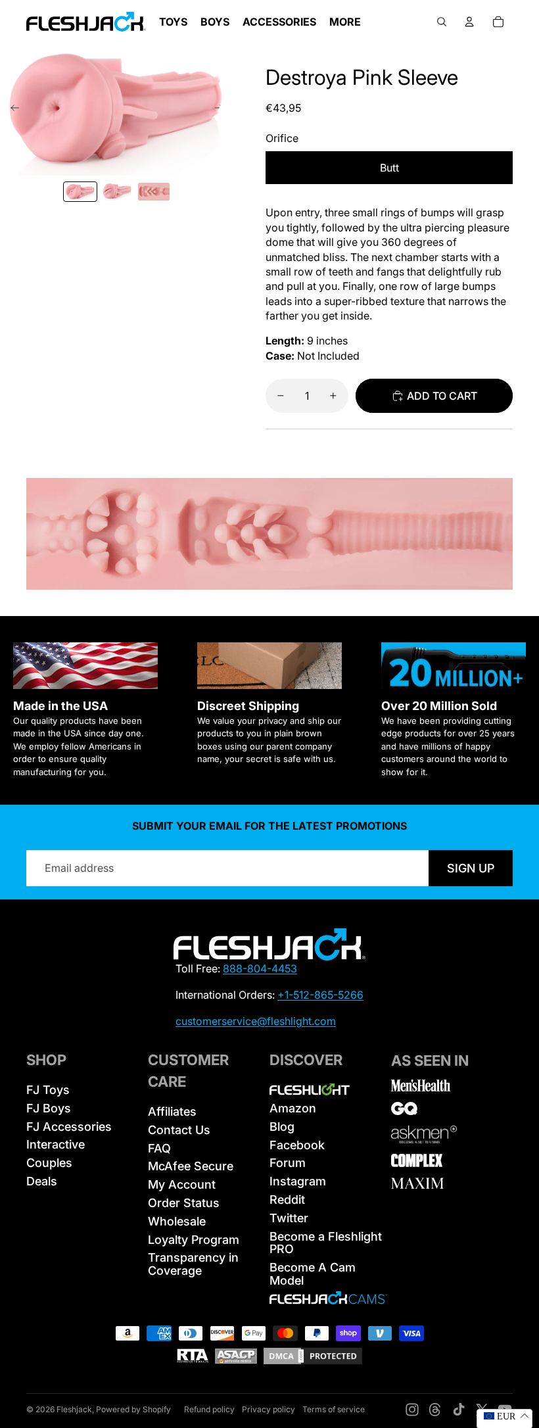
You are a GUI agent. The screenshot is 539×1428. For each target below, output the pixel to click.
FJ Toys (48, 1090)
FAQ (159, 1148)
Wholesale (177, 1221)
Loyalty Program (193, 1240)
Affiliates (172, 1111)
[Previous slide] (11, 109)
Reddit (287, 1199)
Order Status (184, 1203)
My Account (182, 1184)
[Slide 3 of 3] (154, 192)
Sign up (470, 868)
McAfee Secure (190, 1166)
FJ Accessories (69, 1126)
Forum (288, 1163)
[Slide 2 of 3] (117, 192)
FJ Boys (48, 1108)
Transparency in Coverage (193, 1263)
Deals (41, 1181)
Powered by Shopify (133, 1409)
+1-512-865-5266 (320, 994)
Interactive (55, 1144)
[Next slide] (223, 109)
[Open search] (441, 21)
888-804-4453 (260, 968)
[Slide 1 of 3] (80, 192)
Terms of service (333, 1409)
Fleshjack (74, 1409)
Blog (282, 1126)
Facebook (297, 1145)
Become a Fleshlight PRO (326, 1242)
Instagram (298, 1181)
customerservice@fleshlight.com (256, 1021)
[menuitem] (345, 21)
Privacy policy (268, 1409)
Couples (49, 1163)
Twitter (289, 1218)
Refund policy (209, 1409)
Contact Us (179, 1130)
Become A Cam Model (313, 1273)
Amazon (293, 1108)
